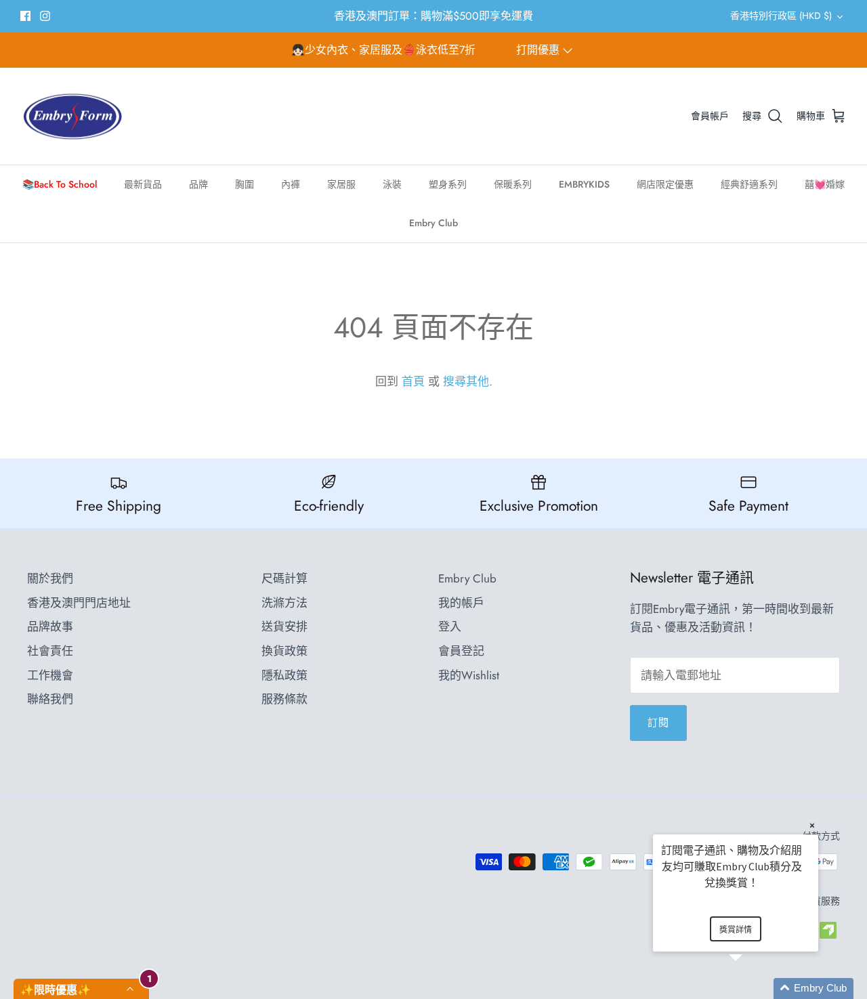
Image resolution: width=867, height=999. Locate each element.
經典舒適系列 (749, 184)
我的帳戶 (461, 603)
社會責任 (50, 651)
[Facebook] (25, 16)
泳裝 (392, 184)
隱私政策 (284, 675)
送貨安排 (284, 626)
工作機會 (50, 675)
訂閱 (658, 722)
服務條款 (284, 699)
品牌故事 (50, 626)
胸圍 (244, 184)
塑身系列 (448, 184)
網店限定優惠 (665, 184)
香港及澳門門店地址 (79, 603)
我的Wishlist (468, 675)
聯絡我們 (50, 699)
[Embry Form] (72, 116)
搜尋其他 (466, 381)
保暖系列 (513, 184)
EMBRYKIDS (584, 184)
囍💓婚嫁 (825, 184)
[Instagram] (45, 16)
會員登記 (461, 651)
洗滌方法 (284, 603)
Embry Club (433, 223)
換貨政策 (284, 651)
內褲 (290, 184)
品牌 (198, 184)
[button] (751, 988)
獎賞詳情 (735, 929)
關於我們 (50, 578)
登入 (449, 626)
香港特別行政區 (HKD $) (781, 15)
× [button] (812, 825)
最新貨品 (143, 184)
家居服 (341, 184)
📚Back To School (59, 184)
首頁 (413, 381)
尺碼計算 (284, 578)
